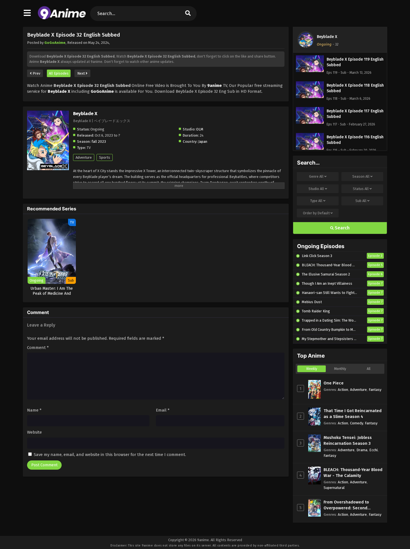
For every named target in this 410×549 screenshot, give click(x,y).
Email (163, 410)
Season (361, 176)
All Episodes (59, 73)
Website (34, 432)
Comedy (356, 423)
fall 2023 (98, 141)
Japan (202, 141)
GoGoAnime (55, 43)
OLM (199, 129)
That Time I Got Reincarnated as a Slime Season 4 (353, 413)
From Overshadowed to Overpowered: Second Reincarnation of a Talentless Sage (353, 505)
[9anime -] (61, 18)
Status (361, 189)
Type (316, 201)
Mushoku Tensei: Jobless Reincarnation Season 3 (348, 440)
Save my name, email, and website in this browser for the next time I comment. (110, 454)
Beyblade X (327, 36)
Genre (316, 176)
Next (81, 73)
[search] (188, 13)
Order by (316, 213)
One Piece (334, 383)
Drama (361, 450)
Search (342, 228)
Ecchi (373, 450)
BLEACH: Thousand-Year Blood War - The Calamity (353, 472)
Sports (104, 157)
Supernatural (334, 488)
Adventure (84, 157)
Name (34, 410)
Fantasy (375, 390)
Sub (360, 201)
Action (343, 390)
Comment (38, 347)
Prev (36, 73)
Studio (316, 189)
